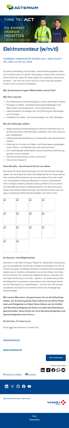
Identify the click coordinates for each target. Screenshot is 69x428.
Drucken (32, 374)
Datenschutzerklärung (11, 398)
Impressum (26, 398)
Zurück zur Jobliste (13, 374)
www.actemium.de (12, 349)
